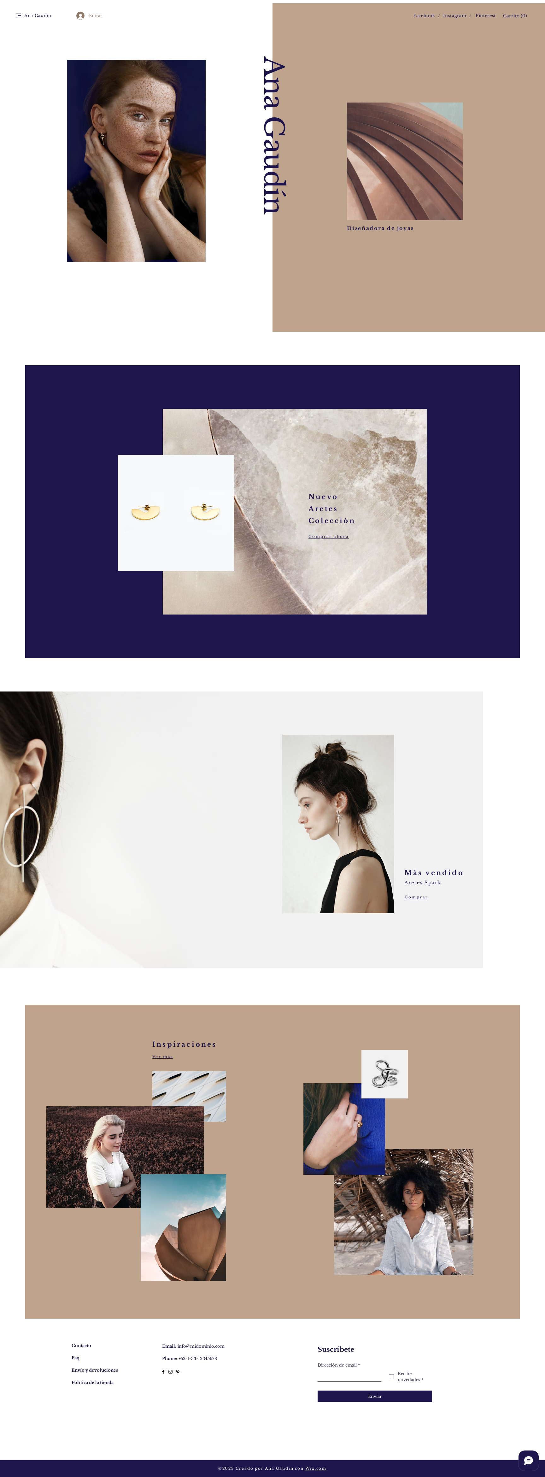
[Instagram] (170, 1371)
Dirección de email (339, 1365)
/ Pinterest (482, 15)
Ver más (162, 1056)
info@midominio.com (201, 1346)
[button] (18, 15)
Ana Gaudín (273, 135)
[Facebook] (163, 1371)
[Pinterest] (177, 1371)
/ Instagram (453, 15)
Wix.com (316, 1468)
